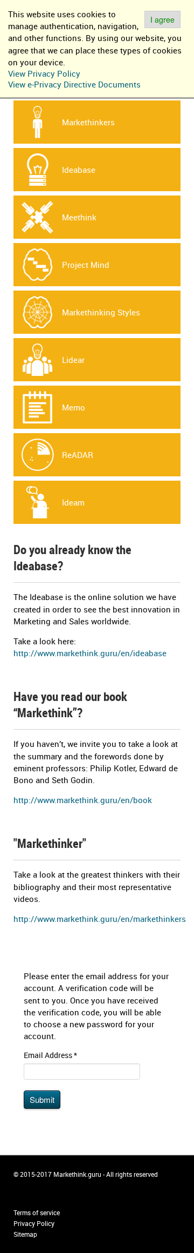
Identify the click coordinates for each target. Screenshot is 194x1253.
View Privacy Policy (44, 73)
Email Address (50, 1055)
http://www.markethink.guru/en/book (82, 799)
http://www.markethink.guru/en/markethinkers (99, 918)
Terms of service (36, 1212)
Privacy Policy (33, 1223)
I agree (162, 19)
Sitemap (25, 1234)
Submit (42, 1099)
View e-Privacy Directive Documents (74, 84)
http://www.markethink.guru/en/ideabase (90, 653)
